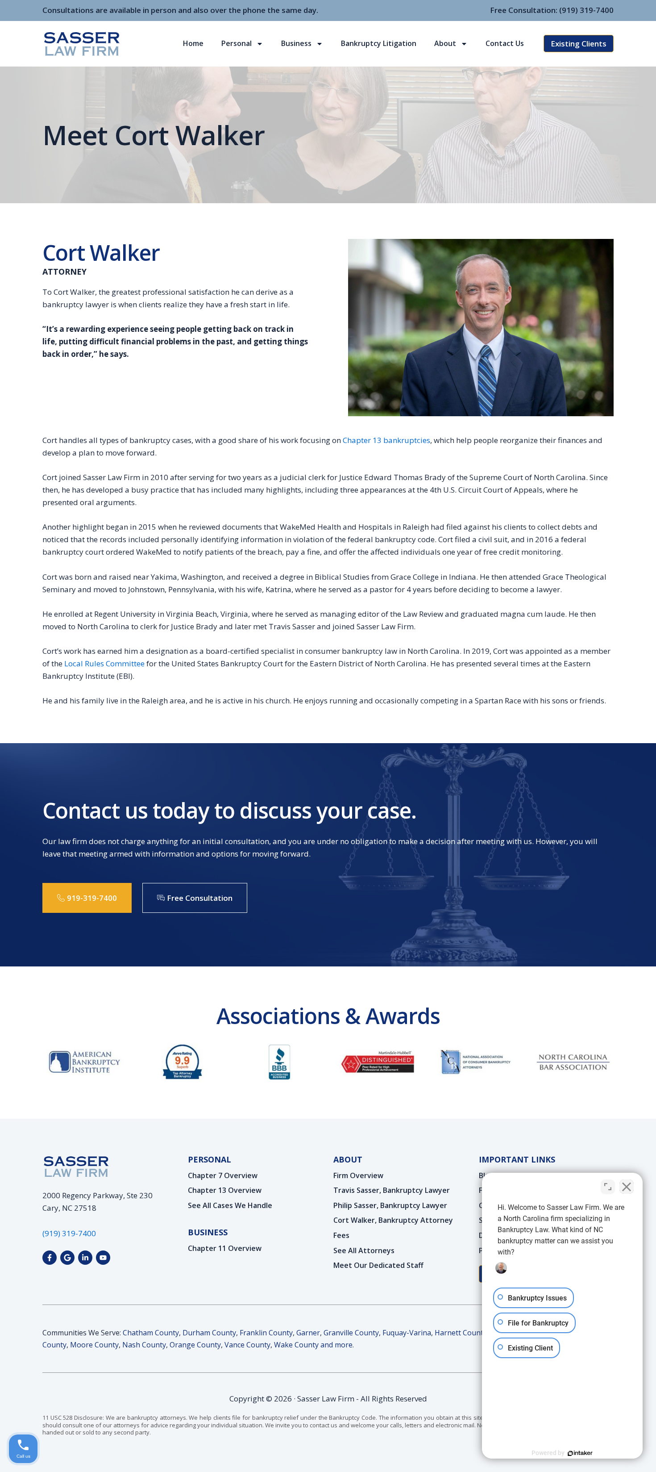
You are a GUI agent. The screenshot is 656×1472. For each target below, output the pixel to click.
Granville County (351, 1333)
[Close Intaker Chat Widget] (626, 1186)
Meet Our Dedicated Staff (378, 1266)
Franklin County (266, 1333)
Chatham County (151, 1333)
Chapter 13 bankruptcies (386, 440)
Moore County (94, 1345)
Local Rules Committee (104, 663)
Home (193, 43)
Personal (236, 43)
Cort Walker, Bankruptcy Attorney (393, 1221)
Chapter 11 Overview (225, 1249)
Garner (308, 1333)
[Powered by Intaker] (580, 1453)
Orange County (195, 1345)
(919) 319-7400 (586, 10)
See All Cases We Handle (230, 1206)
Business (296, 43)
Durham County (209, 1333)
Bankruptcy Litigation (378, 43)
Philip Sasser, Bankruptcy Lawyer (390, 1206)
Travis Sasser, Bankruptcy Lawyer (391, 1191)
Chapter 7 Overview (222, 1176)
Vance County (247, 1345)
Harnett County (461, 1333)
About (445, 43)
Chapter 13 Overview (225, 1191)
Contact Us (505, 43)
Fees (341, 1236)
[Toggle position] (608, 1186)
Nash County (144, 1345)
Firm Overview (358, 1176)
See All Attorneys (363, 1251)
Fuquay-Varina (406, 1333)
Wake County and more (313, 1345)
